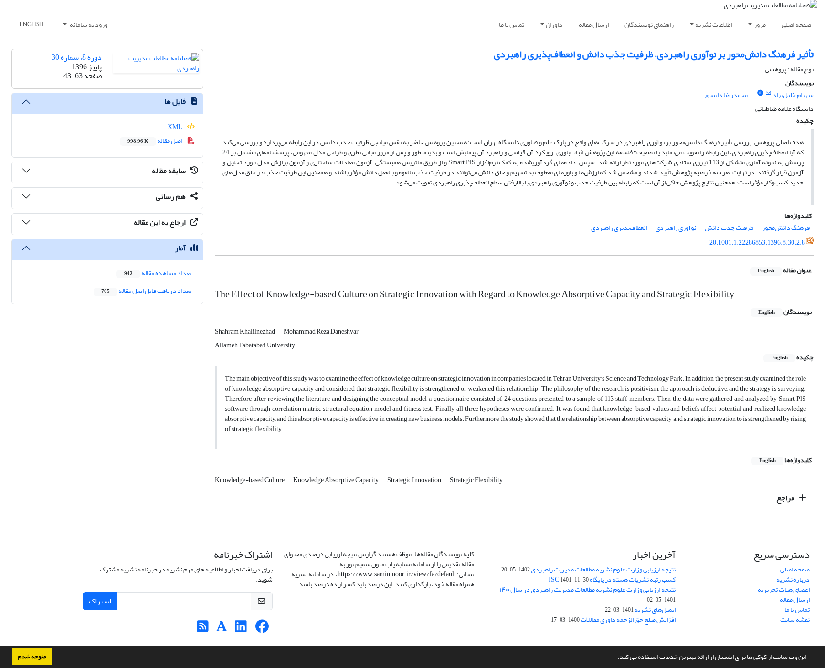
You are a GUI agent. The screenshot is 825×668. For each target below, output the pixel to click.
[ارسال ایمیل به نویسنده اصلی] (768, 93)
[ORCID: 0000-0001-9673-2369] (760, 93)
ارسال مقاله (594, 24)
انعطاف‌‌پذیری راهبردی (619, 227)
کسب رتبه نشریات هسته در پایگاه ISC (612, 579)
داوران (554, 24)
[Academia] (222, 629)
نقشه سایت (795, 619)
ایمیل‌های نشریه (655, 609)
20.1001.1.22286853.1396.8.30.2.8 (757, 242)
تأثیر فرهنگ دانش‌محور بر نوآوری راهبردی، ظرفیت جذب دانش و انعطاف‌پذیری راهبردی (654, 54)
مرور (760, 24)
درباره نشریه (793, 579)
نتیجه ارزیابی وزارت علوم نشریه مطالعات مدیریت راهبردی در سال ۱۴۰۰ (587, 589)
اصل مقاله (155, 140)
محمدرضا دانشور (726, 94)
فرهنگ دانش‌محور (786, 227)
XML (175, 126)
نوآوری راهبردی (676, 227)
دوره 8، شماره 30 (77, 57)
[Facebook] (262, 629)
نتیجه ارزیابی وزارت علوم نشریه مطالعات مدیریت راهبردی (603, 569)
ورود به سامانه (88, 24)
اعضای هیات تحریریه (784, 589)
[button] (614, 658)
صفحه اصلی (796, 24)
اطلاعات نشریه (713, 24)
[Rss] (202, 629)
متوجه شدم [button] (32, 656)
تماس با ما (511, 24)
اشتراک (100, 601)
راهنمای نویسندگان (649, 24)
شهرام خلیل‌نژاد (793, 94)
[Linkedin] (241, 629)
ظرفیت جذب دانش (729, 227)
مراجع (786, 498)
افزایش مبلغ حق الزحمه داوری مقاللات (628, 619)
